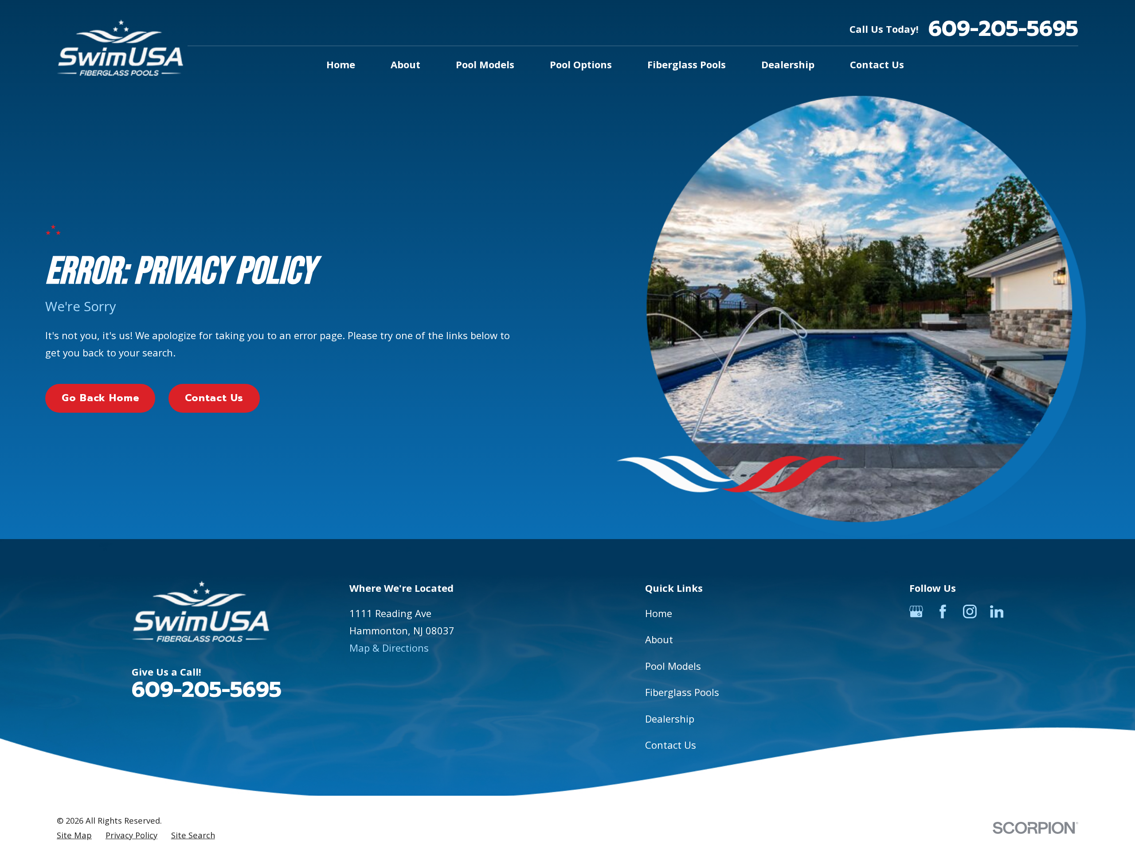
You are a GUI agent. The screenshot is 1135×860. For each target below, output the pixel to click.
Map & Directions (389, 647)
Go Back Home (100, 398)
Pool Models (673, 665)
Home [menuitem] (340, 64)
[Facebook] (943, 611)
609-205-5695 (1003, 29)
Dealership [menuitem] (787, 64)
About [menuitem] (405, 64)
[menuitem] (74, 835)
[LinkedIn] (997, 611)
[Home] (120, 48)
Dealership (669, 718)
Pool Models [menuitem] (485, 64)
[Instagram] (970, 611)
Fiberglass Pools (682, 692)
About (659, 639)
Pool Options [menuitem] (581, 64)
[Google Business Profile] (916, 611)
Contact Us (214, 398)
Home (658, 613)
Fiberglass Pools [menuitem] (686, 64)
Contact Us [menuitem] (877, 64)
